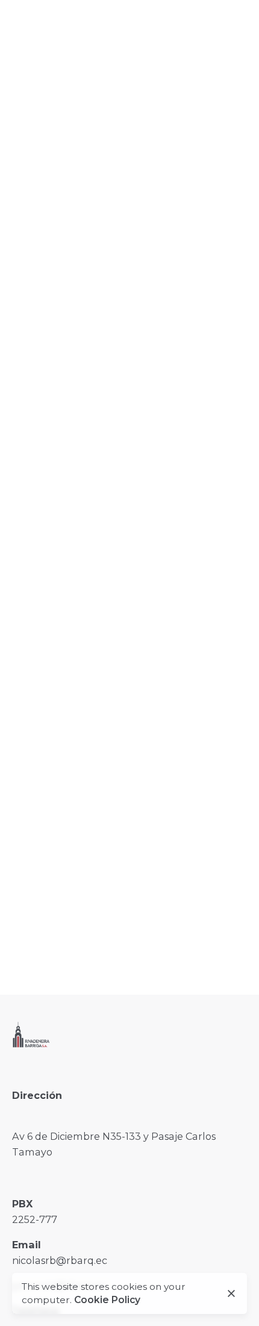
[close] (231, 1293)
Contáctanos (172, 78)
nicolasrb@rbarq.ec (59, 1260)
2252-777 (34, 1219)
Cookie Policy (107, 1300)
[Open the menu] (29, 79)
